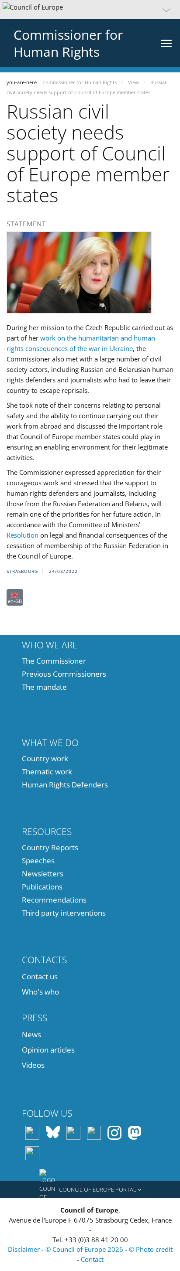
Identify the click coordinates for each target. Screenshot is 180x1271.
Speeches (38, 860)
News (31, 1034)
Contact (92, 1259)
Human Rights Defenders (65, 785)
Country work (45, 758)
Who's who (40, 992)
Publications (42, 887)
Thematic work (47, 772)
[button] (90, 9)
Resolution (22, 535)
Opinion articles (48, 1050)
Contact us (40, 976)
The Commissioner (54, 661)
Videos (33, 1065)
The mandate (44, 687)
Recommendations (54, 900)
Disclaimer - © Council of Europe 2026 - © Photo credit (90, 1249)
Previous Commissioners (64, 674)
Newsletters (42, 874)
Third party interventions (64, 913)
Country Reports (50, 847)
